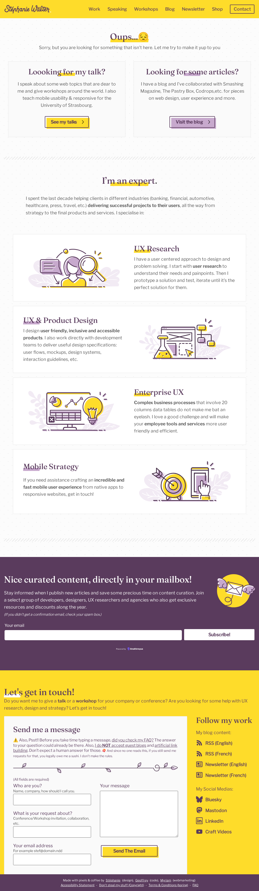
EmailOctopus (136, 649)
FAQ (195, 885)
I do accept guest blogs (120, 745)
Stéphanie (113, 880)
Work (94, 9)
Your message (115, 785)
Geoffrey (141, 880)
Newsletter (193, 9)
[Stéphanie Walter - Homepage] (28, 9)
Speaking (117, 9)
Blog (170, 9)
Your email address (33, 845)
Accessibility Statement (78, 885)
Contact (242, 9)
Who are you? (27, 785)
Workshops (146, 9)
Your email (14, 625)
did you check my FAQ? (133, 740)
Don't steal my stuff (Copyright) (121, 885)
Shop (217, 9)
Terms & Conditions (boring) (168, 885)
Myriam (165, 880)
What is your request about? (42, 813)
